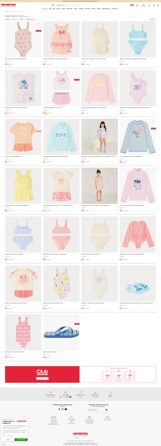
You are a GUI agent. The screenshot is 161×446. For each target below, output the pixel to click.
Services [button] (89, 417)
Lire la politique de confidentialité (8, 435)
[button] (3, 444)
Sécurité (93, 8)
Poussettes (81, 8)
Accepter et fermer (21, 439)
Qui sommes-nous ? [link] (53, 418)
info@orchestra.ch (92, 443)
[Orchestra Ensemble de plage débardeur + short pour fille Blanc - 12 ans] (61, 88)
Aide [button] (72, 417)
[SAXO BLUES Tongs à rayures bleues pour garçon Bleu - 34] (61, 332)
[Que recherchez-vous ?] (78, 5)
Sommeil (58, 8)
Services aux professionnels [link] (89, 420)
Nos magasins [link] (53, 420)
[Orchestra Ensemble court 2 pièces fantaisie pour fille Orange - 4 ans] (23, 137)
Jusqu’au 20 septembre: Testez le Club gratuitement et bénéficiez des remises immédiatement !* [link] (80, 1)
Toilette (63, 8)
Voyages (75, 8)
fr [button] (54, 5)
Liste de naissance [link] (107, 418)
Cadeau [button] (107, 417)
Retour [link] (71, 422)
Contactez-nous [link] (53, 422)
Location (114, 8)
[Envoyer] (107, 409)
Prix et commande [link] (71, 420)
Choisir (7, 439)
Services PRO (104, 8)
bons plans (45, 8)
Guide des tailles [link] (89, 423)
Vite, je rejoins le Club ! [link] (42, 378)
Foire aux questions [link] (71, 418)
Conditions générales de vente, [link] (69, 444)
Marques (99, 8)
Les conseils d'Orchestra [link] (89, 422)
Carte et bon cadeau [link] (107, 420)
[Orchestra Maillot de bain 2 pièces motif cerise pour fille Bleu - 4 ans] (23, 234)
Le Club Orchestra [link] (53, 421)
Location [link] (89, 418)
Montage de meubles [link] (89, 421)
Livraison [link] (71, 421)
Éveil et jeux (87, 8)
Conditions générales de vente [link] (53, 424)
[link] (132, 5)
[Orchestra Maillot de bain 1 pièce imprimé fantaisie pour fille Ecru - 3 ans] (61, 283)
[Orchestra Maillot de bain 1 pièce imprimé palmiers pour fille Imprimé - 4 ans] (23, 332)
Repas (54, 8)
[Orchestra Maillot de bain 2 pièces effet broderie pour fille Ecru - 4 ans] (99, 234)
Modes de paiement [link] (71, 423)
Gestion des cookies (53, 423)
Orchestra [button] (53, 417)
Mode (50, 8)
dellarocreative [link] (95, 444)
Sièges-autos (69, 8)
